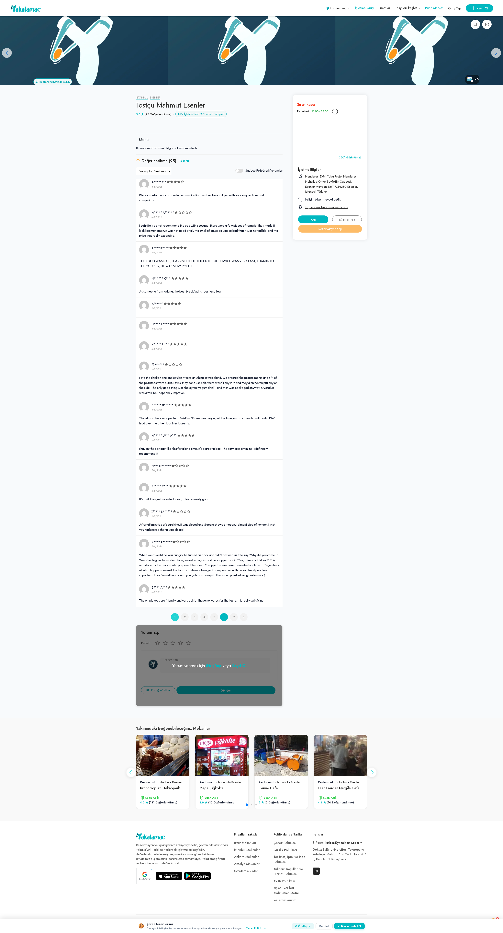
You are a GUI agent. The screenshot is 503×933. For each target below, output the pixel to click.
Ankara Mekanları (247, 857)
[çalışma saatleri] (335, 111)
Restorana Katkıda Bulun (54, 82)
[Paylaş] (487, 24)
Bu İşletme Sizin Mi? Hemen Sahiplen (202, 114)
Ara (313, 220)
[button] (496, 53)
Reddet (324, 926)
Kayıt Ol (239, 665)
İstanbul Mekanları (247, 850)
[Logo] (150, 837)
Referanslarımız (285, 900)
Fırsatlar (384, 8)
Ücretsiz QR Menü (247, 871)
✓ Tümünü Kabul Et (349, 926)
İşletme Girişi (364, 8)
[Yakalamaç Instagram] (316, 871)
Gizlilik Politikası (285, 850)
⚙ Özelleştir (302, 926)
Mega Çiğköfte (211, 788)
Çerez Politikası (285, 843)
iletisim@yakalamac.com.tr (343, 843)
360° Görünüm (349, 157)
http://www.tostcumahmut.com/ (326, 207)
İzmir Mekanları (245, 843)
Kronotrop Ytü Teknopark (160, 788)
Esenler (155, 97)
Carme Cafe (268, 788)
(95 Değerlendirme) (158, 114)
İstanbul (142, 97)
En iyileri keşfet (406, 8)
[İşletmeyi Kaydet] (475, 24)
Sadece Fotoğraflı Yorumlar (264, 170)
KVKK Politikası (284, 881)
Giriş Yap (454, 8)
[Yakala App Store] (169, 876)
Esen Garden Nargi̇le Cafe (339, 788)
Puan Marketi (434, 8)
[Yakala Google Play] (197, 876)
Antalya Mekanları (247, 864)
